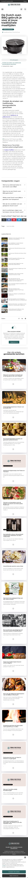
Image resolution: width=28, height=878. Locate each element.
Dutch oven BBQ (10, 226)
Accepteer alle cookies (14, 871)
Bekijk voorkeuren (14, 875)
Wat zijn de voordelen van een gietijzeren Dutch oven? (14, 204)
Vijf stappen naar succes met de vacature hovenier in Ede (15, 274)
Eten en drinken (8, 29)
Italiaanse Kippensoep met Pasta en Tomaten (14, 471)
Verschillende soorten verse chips (13, 566)
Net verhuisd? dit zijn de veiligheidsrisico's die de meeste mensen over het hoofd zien (16, 279)
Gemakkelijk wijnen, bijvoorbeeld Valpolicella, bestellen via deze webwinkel (13, 535)
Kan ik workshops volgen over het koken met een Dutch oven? (14, 211)
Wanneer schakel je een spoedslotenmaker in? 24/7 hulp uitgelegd (15, 290)
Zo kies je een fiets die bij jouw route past (16, 249)
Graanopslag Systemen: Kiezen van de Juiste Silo (13, 407)
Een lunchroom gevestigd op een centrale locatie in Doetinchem (13, 630)
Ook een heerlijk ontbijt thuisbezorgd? (10, 790)
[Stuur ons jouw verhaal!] (14, 327)
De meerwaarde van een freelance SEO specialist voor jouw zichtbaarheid (17, 299)
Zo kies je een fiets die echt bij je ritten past (17, 254)
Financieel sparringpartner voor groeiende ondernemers (15, 264)
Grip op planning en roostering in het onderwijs (17, 269)
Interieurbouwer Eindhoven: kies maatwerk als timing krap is (16, 310)
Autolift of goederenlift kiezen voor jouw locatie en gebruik (16, 259)
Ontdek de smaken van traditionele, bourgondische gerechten (11, 63)
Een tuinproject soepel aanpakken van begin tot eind (17, 284)
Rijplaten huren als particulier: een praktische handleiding (16, 238)
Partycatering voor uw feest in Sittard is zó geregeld (12, 758)
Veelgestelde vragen (7, 66)
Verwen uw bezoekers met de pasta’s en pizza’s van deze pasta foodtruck (13, 503)
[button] (25, 857)
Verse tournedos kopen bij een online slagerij (12, 662)
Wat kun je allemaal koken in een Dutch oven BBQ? (14, 185)
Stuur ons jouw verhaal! (14, 331)
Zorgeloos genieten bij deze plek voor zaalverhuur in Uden (13, 726)
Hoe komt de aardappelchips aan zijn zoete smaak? (13, 598)
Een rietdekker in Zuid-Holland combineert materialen (15, 243)
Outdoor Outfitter (9, 150)
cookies (4, 865)
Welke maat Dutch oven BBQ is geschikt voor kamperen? (14, 198)
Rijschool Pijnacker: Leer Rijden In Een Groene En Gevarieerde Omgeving (17, 304)
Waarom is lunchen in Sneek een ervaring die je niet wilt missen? (13, 375)
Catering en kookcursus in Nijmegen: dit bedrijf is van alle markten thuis (12, 822)
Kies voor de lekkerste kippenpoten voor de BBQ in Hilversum (13, 694)
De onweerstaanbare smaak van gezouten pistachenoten (12, 439)
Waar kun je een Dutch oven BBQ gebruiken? (14, 192)
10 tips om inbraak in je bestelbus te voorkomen (16, 294)
